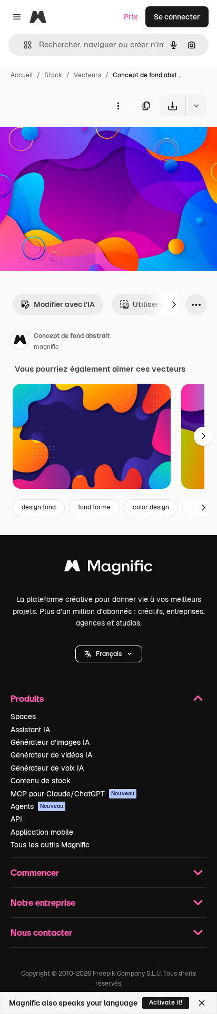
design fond (39, 507)
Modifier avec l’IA (64, 304)
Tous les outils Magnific (50, 844)
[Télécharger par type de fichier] (195, 105)
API (16, 819)
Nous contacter (41, 932)
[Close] (201, 1003)
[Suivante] (173, 304)
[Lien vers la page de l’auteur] (20, 342)
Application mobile (42, 832)
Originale (69, 141)
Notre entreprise (43, 902)
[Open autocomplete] (23, 45)
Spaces (23, 716)
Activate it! (165, 1002)
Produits (27, 698)
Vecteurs (87, 75)
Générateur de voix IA (47, 768)
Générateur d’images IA (50, 742)
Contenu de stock (41, 780)
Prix (131, 17)
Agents (37, 806)
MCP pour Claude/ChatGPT (72, 793)
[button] (108, 654)
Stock (53, 75)
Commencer (35, 872)
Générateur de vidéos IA (51, 755)
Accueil (22, 75)
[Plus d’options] (118, 105)
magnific (46, 347)
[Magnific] (108, 568)
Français (109, 654)
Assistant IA (30, 729)
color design (151, 507)
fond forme (94, 507)
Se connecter (177, 17)
